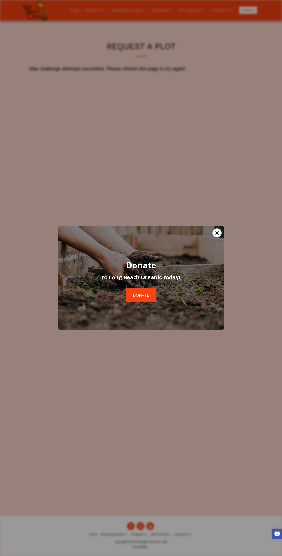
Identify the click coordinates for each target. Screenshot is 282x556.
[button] (277, 534)
